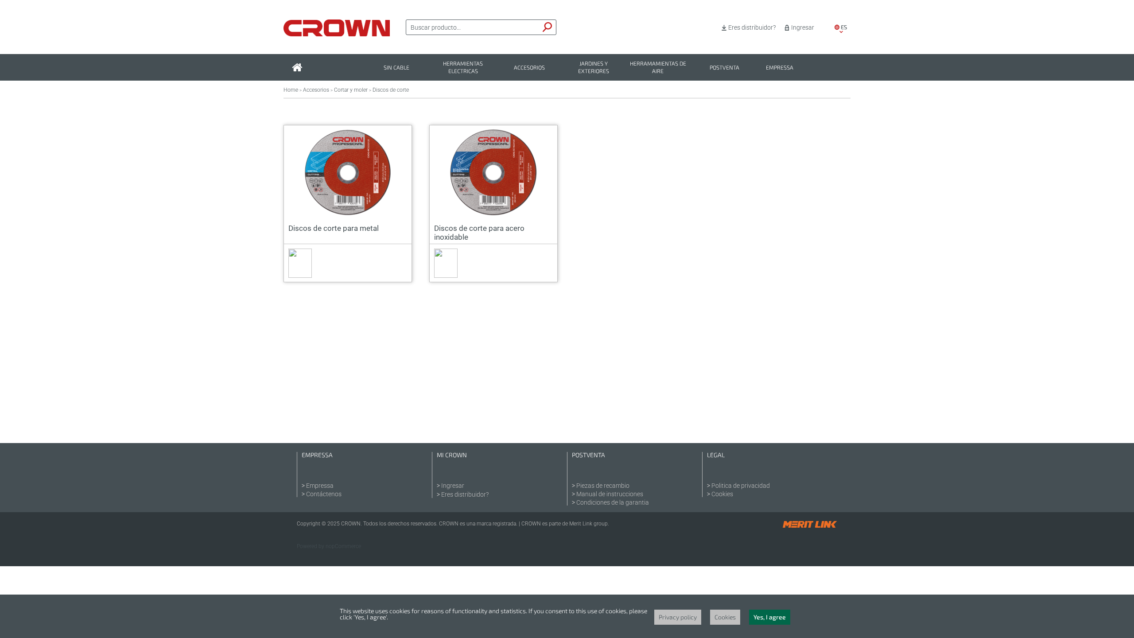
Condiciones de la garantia (612, 502)
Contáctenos (324, 494)
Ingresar (802, 27)
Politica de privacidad (740, 485)
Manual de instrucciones (609, 494)
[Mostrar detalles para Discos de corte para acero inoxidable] (493, 172)
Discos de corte (391, 90)
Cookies (722, 494)
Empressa (779, 67)
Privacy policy (678, 617)
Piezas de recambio (602, 485)
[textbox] (472, 27)
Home (291, 90)
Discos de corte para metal (333, 228)
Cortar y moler (351, 90)
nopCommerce (343, 546)
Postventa (724, 67)
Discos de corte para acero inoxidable (479, 232)
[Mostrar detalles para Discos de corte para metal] (348, 172)
